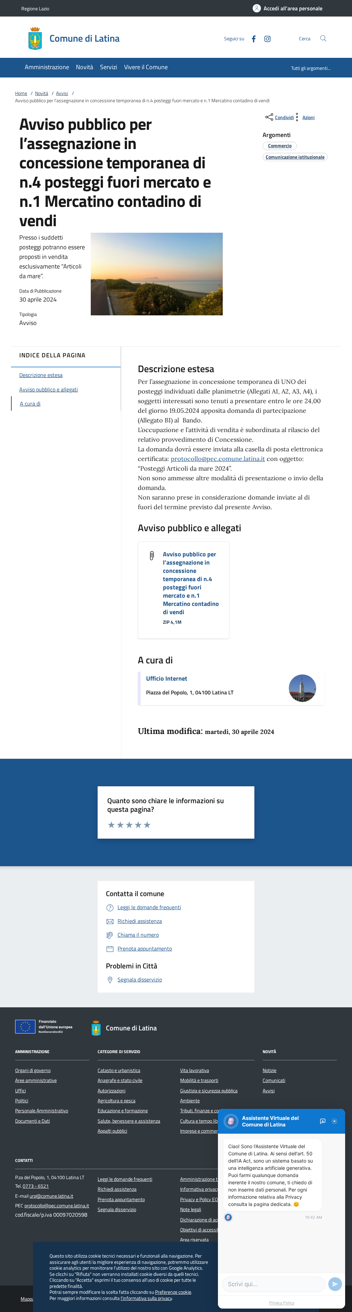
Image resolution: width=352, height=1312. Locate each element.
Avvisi (62, 93)
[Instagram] (265, 38)
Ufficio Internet (166, 678)
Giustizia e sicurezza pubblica (209, 1090)
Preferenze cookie (173, 1291)
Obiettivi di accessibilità (203, 1230)
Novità (41, 93)
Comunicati (274, 1080)
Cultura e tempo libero (202, 1121)
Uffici (20, 1090)
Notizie (269, 1070)
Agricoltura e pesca (116, 1100)
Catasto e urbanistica (119, 1070)
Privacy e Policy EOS (200, 1199)
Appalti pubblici (112, 1131)
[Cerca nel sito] (323, 38)
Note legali (190, 1209)
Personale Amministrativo (41, 1110)
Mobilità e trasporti (199, 1080)
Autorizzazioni (111, 1090)
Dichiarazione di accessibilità (208, 1220)
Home (21, 93)
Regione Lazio (35, 8)
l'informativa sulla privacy (146, 1298)
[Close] (334, 1121)
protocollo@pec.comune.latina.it (218, 459)
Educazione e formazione (123, 1110)
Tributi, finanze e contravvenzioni (213, 1110)
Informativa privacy (199, 1189)
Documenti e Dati (32, 1121)
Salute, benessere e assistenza (129, 1121)
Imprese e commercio (201, 1131)
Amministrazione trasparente (210, 1179)
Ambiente (190, 1100)
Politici (21, 1100)
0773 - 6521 (36, 1186)
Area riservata (194, 1239)
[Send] (335, 1284)
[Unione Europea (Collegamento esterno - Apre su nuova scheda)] (45, 1028)
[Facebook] (251, 38)
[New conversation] (323, 1121)
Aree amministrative (36, 1080)
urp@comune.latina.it (51, 1196)
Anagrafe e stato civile (120, 1080)
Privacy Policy (281, 1302)
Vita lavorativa (194, 1070)
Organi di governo (33, 1070)
